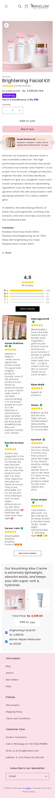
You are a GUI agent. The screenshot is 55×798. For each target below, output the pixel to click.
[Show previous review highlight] (2, 142)
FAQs (8, 686)
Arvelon (28, 788)
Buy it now (27, 129)
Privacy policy (29, 791)
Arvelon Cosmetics (16, 737)
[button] (6, 6)
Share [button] (8, 252)
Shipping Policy (14, 711)
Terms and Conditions (18, 718)
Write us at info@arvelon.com (22, 750)
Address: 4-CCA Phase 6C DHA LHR (25, 757)
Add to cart (27, 622)
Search (10, 672)
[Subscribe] (46, 776)
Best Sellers (12, 679)
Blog (8, 666)
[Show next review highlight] (53, 142)
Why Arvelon (13, 705)
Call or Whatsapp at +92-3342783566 (26, 743)
